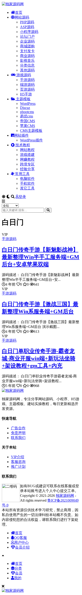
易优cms (26, 116)
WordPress (28, 103)
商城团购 (27, 46)
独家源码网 (65, 496)
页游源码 (27, 89)
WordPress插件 (31, 140)
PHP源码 (27, 22)
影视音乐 (27, 60)
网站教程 (27, 150)
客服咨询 (18, 462)
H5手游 (26, 94)
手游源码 (27, 80)
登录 (22, 197)
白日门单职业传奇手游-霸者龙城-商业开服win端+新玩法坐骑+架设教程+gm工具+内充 (38, 358)
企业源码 (27, 41)
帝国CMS (27, 121)
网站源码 (22, 17)
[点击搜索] (48, 210)
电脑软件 (27, 179)
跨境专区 (27, 164)
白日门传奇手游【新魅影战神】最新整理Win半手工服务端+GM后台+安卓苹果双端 (40, 257)
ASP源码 (27, 27)
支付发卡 (27, 51)
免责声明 (18, 433)
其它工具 (27, 188)
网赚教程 (27, 159)
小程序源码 (29, 32)
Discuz (25, 108)
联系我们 (18, 438)
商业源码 (27, 56)
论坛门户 (27, 36)
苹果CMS (27, 126)
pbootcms (27, 112)
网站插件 (21, 135)
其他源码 (27, 70)
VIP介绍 (17, 457)
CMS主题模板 (31, 131)
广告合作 (18, 428)
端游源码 (27, 85)
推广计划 (18, 466)
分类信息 (27, 65)
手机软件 (27, 183)
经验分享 (27, 169)
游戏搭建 (27, 155)
